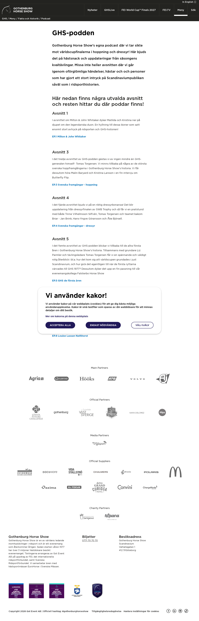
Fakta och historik (28, 18)
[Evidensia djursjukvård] (24, 472)
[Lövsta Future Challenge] (36, 412)
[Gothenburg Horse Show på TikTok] (187, 612)
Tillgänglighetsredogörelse (106, 611)
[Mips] (162, 412)
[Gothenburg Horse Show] (97, 590)
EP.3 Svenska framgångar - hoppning (74, 184)
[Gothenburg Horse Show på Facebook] (169, 612)
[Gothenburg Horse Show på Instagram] (181, 612)
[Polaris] (151, 472)
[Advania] (126, 472)
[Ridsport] (99, 443)
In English (187, 2)
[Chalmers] (100, 472)
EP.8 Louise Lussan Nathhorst (70, 335)
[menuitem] (189, 2)
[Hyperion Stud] (111, 412)
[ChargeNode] (150, 487)
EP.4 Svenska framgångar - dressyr (73, 225)
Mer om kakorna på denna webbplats (66, 316)
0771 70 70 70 (90, 540)
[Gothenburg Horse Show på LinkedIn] (175, 612)
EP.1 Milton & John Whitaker (69, 136)
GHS (4, 18)
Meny (12, 18)
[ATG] (112, 379)
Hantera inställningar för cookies (141, 611)
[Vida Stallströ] (75, 472)
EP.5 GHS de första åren (66, 280)
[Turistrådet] (86, 413)
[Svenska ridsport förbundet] (77, 590)
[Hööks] (87, 379)
